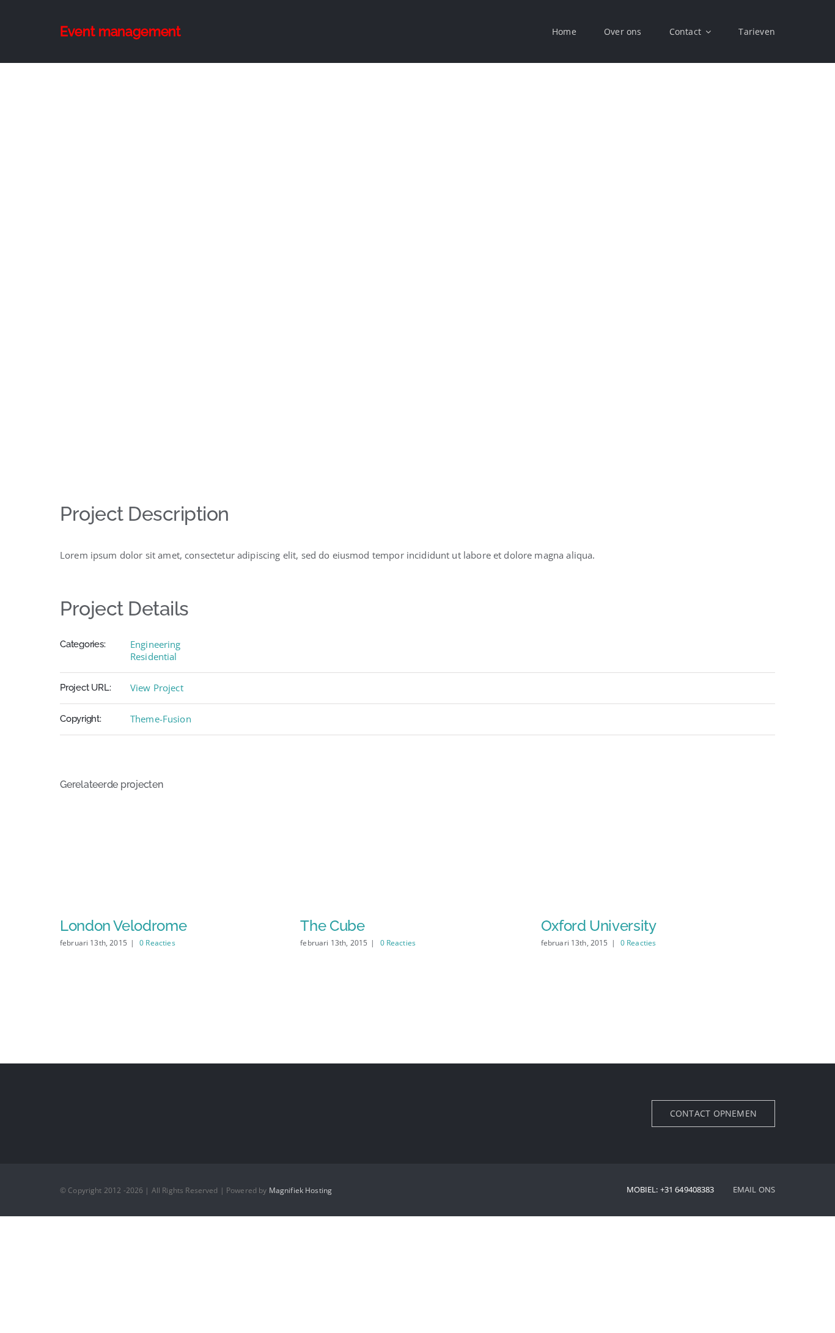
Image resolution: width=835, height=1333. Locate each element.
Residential (153, 656)
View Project (156, 687)
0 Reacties (157, 943)
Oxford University (599, 926)
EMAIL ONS (754, 1189)
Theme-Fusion (160, 719)
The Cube (332, 926)
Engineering (155, 644)
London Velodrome (123, 926)
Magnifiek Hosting (301, 1190)
